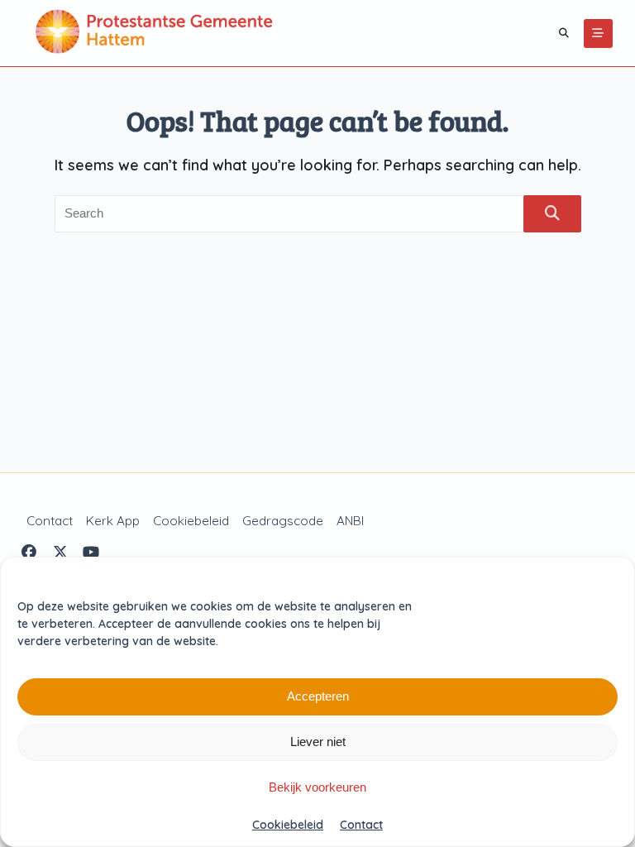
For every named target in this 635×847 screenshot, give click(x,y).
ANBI (350, 521)
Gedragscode (282, 521)
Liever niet (318, 742)
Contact (361, 824)
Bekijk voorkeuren (317, 787)
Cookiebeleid (287, 824)
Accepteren (318, 696)
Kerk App (113, 521)
